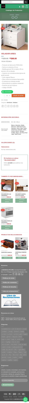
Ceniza (13, 131)
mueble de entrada (6, 347)
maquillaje (8, 342)
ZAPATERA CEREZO (6, 252)
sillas (10, 354)
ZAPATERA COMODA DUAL (20, 253)
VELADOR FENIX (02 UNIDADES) (6, 221)
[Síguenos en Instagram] (16, 274)
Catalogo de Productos (14, 10)
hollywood (14, 336)
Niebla (22, 125)
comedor (24, 329)
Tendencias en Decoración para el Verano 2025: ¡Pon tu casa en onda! (15, 318)
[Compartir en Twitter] (8, 106)
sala (25, 352)
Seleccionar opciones (7, 200)
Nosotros (5, 396)
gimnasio (9, 336)
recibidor (4, 352)
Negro (17, 132)
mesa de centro (15, 342)
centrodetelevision (6, 329)
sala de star (4, 354)
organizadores (21, 349)
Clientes (15, 396)
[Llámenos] (22, 274)
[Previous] (1, 249)
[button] (23, 6)
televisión (4, 357)
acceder (10, 163)
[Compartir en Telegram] (17, 106)
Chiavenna (14, 129)
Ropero (15, 352)
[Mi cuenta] (19, 6)
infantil (20, 336)
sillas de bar (15, 354)
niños (15, 349)
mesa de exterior (6, 344)
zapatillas (10, 360)
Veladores (17, 14)
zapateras (4, 360)
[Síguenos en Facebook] (13, 274)
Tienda (10, 396)
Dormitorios (12, 14)
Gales (24, 129)
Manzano (13, 126)
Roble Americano (21, 126)
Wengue (22, 131)
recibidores (9, 352)
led (22, 339)
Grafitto (13, 132)
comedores (4, 331)
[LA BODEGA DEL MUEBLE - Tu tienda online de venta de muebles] (3, 6)
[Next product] (13, 17)
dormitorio (16, 331)
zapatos (15, 360)
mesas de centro (22, 344)
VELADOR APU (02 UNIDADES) (6, 195)
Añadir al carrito (18, 95)
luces (3, 342)
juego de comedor (6, 339)
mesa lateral (14, 344)
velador (20, 357)
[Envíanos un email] (19, 274)
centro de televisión (16, 329)
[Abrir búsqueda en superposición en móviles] (14, 2)
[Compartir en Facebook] (5, 106)
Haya (21, 128)
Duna (18, 128)
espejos (25, 334)
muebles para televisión (7, 349)
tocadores (15, 357)
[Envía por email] (11, 106)
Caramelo (19, 129)
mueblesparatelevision (17, 347)
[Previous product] (16, 17)
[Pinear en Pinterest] (14, 106)
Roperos (20, 352)
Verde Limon (18, 134)
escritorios (9, 334)
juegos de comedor (16, 339)
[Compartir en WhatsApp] (2, 106)
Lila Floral (22, 132)
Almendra (17, 125)
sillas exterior (23, 354)
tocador (9, 357)
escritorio (4, 334)
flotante (3, 336)
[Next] (28, 249)
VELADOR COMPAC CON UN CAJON (20, 195)
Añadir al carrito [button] (7, 257)
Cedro (25, 128)
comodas (10, 331)
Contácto (20, 396)
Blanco (13, 125)
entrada (22, 331)
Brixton (17, 131)
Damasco (13, 128)
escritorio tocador (18, 334)
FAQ (25, 396)
